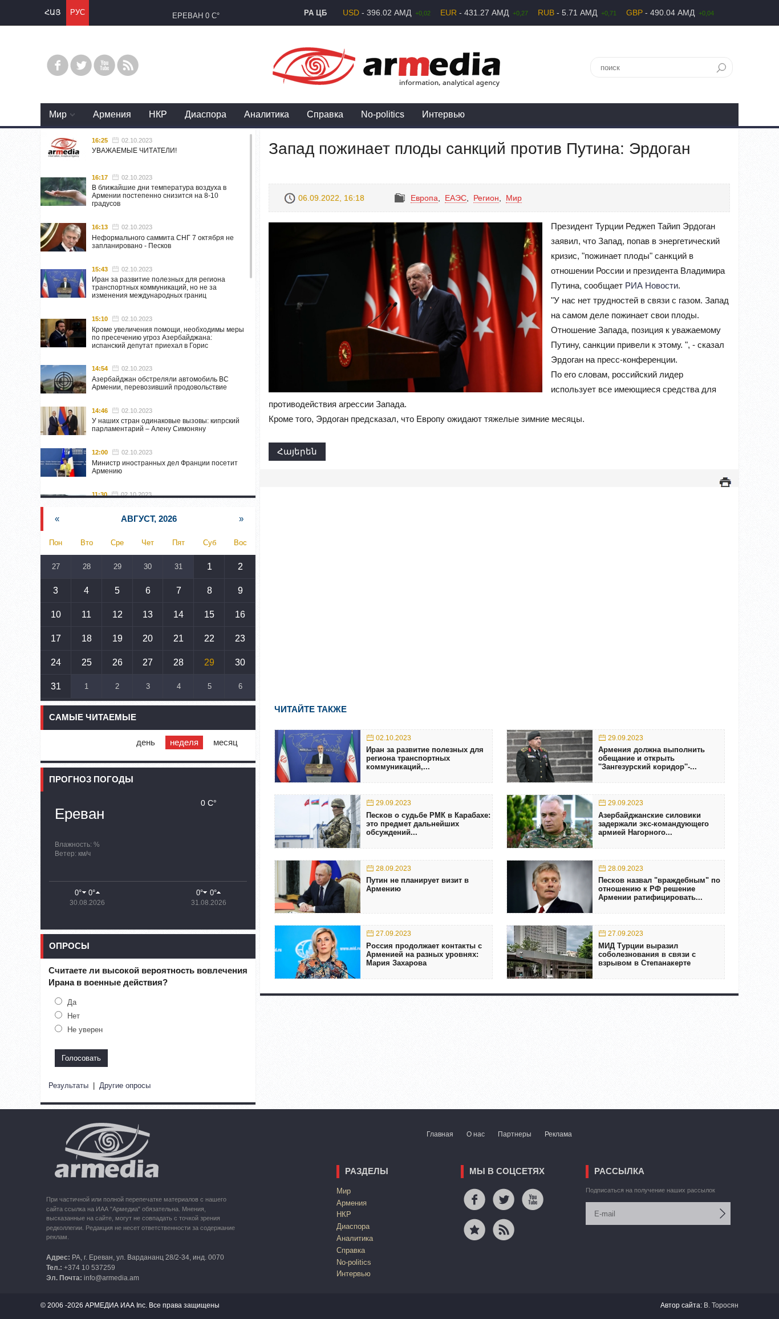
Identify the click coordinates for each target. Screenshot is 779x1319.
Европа (424, 197)
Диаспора (205, 114)
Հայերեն (297, 451)
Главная (440, 1134)
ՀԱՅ (52, 12)
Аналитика (266, 114)
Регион (486, 197)
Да (71, 1002)
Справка (325, 114)
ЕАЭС (455, 197)
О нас (475, 1134)
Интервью (443, 114)
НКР (158, 114)
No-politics (382, 114)
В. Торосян (721, 1305)
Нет (73, 1016)
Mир (58, 114)
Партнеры (514, 1134)
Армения (112, 114)
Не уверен (85, 1029)
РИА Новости (651, 285)
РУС (77, 12)
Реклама (558, 1134)
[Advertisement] (499, 579)
